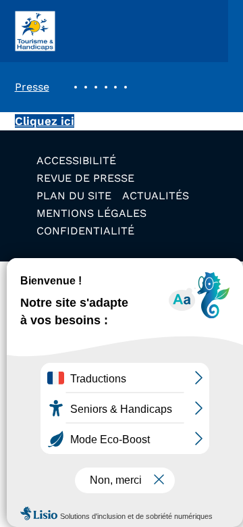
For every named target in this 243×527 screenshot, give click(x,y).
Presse (32, 86)
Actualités (155, 195)
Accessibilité (76, 160)
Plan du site (73, 195)
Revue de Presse (85, 178)
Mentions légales (91, 213)
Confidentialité (85, 230)
